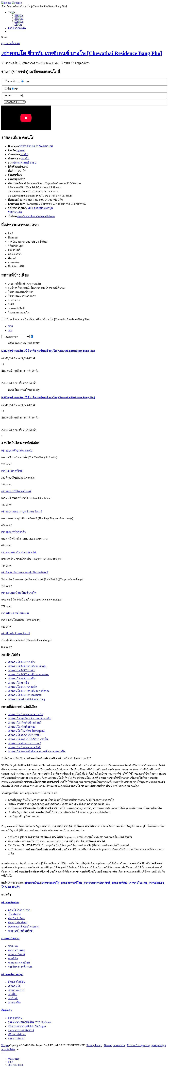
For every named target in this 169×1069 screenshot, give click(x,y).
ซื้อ (9, 88)
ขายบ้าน (13, 946)
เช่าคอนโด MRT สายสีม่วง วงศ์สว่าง (28, 690)
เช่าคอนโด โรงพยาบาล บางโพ (25, 714)
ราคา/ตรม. (13, 81)
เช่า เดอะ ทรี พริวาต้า (13, 531)
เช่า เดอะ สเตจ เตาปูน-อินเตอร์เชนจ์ (21, 511)
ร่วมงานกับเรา (16, 1038)
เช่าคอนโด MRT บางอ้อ (21, 670)
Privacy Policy (94, 1045)
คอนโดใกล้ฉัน (16, 950)
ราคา (27, 81)
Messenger (13, 1058)
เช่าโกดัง (13, 998)
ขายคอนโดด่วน (10, 938)
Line (10, 1061)
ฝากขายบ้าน (32, 882)
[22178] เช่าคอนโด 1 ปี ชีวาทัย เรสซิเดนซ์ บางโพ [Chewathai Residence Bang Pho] (48, 350)
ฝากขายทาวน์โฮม (71, 882)
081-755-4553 (15, 1064)
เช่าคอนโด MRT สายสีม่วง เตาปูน (27, 666)
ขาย (10, 326)
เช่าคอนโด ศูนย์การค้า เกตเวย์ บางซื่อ (29, 718)
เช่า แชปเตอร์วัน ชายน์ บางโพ (18, 552)
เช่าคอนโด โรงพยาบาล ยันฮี (24, 747)
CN (16, 21)
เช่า (16, 88)
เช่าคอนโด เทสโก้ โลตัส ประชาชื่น (28, 739)
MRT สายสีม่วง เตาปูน (40, 208)
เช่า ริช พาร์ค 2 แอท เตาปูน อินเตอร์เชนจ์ (24, 572)
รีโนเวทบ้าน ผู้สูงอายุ (138, 1045)
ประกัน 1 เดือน (16, 918)
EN (16, 18)
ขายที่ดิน (13, 958)
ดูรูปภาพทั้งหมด (10, 43)
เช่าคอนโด (14, 986)
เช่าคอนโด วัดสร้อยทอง (21, 726)
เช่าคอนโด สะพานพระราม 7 (24, 743)
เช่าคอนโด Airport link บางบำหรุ (26, 699)
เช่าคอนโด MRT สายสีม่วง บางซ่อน (28, 674)
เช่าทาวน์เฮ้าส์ (16, 990)
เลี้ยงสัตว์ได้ (14, 914)
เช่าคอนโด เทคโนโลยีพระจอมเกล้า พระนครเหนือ (37, 751)
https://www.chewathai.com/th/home (36, 216)
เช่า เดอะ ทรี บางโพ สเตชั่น (17, 450)
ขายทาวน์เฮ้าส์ (16, 954)
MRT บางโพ (15, 212)
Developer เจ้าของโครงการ (23, 926)
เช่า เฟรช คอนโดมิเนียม (15, 613)
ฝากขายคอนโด (17, 28)
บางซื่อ (24, 154)
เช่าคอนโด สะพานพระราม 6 (24, 735)
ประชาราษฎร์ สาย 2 (24, 162)
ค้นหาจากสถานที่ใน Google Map (40, 63)
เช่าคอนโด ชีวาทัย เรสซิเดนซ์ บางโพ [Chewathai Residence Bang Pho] (81, 53)
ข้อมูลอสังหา (82, 63)
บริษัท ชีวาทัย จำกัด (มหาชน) (36, 146)
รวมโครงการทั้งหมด (20, 966)
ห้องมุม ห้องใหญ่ (17, 922)
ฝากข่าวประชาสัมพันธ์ (21, 1030)
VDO (67, 63)
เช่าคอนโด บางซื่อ (18, 682)
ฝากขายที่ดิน (119, 882)
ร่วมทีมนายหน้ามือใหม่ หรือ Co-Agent (29, 1022)
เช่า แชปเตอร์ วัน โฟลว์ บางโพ (18, 592)
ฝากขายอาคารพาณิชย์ (97, 882)
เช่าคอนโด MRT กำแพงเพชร (24, 695)
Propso (5, 1045)
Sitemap (108, 1045)
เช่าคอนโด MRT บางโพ (21, 662)
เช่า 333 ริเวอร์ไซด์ (11, 471)
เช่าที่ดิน (12, 994)
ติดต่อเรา (6, 1010)
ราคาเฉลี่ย (11, 63)
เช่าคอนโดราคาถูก (12, 974)
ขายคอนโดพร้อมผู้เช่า (21, 930)
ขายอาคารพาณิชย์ (19, 962)
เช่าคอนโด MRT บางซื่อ (21, 678)
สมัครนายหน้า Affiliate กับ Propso (27, 1026)
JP (16, 24)
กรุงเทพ (20, 150)
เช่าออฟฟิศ (14, 1002)
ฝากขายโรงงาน (138, 882)
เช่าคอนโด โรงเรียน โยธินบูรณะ (26, 730)
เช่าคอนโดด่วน (10, 902)
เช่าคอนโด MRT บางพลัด (22, 686)
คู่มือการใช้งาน (17, 1034)
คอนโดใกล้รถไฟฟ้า (19, 910)
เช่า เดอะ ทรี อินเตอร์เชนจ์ (16, 491)
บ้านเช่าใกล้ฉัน (16, 981)
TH (16, 15)
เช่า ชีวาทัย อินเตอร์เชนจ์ (15, 633)
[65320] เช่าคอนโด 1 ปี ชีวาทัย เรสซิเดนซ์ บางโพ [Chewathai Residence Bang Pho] (48, 397)
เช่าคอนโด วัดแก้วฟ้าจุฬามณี (24, 722)
